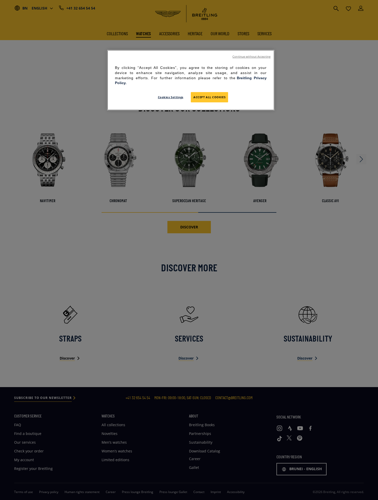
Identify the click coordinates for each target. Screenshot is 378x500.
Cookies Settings (170, 97)
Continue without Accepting (251, 56)
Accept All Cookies (209, 97)
